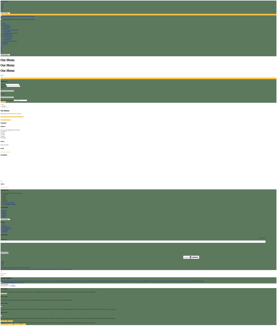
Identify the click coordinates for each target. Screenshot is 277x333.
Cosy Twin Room (7, 39)
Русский (167, 281)
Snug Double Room (8, 36)
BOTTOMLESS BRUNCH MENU (10, 30)
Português (153, 281)
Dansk (25, 281)
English (4, 212)
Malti (73, 281)
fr (2, 8)
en (2, 5)
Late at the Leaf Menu (6, 120)
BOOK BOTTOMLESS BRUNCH (10, 33)
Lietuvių (48, 281)
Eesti (33, 281)
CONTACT (4, 44)
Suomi (40, 281)
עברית (113, 281)
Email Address (4, 239)
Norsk (121, 281)
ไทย (135, 281)
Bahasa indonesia (107, 281)
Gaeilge (44, 281)
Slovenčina (198, 281)
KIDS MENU (6, 28)
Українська (140, 281)
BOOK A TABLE (7, 31)
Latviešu (53, 281)
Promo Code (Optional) (7, 100)
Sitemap (49, 269)
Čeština (89, 281)
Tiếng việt (162, 281)
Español (4, 213)
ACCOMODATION (6, 34)
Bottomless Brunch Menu (18, 116)
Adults (2, 87)
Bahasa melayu (67, 281)
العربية (36, 281)
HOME (3, 23)
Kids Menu (9, 116)
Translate (12, 285)
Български (78, 281)
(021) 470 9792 (4, 1)
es (2, 7)
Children (3, 94)
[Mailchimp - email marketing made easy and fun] (191, 258)
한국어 (148, 281)
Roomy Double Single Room (10, 41)
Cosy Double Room (8, 37)
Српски (182, 281)
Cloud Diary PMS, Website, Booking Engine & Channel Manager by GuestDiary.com (23, 269)
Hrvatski (100, 281)
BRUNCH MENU (7, 26)
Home (4, 106)
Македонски (59, 281)
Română (172, 281)
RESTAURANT (6, 25)
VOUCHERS (5, 42)
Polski (158, 281)
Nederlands (127, 281)
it (2, 10)
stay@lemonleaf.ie (6, 152)
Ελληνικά (29, 281)
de (2, 4)
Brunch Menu (4, 116)
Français (4, 215)
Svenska (177, 281)
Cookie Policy (56, 269)
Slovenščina (192, 281)
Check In (3, 84)
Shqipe (186, 281)
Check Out (3, 86)
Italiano (4, 216)
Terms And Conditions (67, 269)
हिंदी (92, 281)
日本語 (145, 281)
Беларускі (84, 281)
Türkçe (132, 281)
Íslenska (117, 281)
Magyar (95, 281)
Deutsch (4, 210)
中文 (203, 281)
